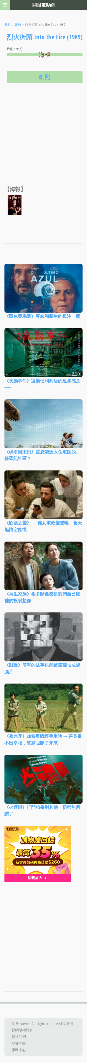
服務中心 (19, 1049)
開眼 (7, 25)
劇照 (44, 77)
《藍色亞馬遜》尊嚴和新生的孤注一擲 (42, 316)
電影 (18, 25)
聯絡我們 (19, 1036)
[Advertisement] (43, 140)
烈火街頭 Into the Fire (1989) (45, 36)
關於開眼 (19, 1043)
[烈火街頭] (15, 204)
